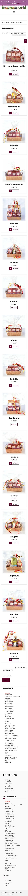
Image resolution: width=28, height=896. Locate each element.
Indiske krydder (9, 703)
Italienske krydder (9, 710)
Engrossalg (8, 781)
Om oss (7, 883)
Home (3, 22)
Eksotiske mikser (9, 706)
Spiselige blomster (9, 718)
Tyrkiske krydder (9, 705)
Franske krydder (9, 708)
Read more (14, 307)
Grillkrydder (8, 700)
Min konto (8, 786)
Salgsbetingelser (9, 790)
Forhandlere (8, 783)
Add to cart (15, 74)
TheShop (3, 894)
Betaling (7, 780)
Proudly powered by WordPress (9, 892)
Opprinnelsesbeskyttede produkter (13, 696)
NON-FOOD (8, 762)
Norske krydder (9, 701)
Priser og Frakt (9, 788)
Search (6, 680)
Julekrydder (8, 716)
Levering (7, 785)
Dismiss (19, 3)
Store (6, 791)
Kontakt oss (8, 882)
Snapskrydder (8, 713)
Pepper (7, 715)
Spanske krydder (9, 711)
